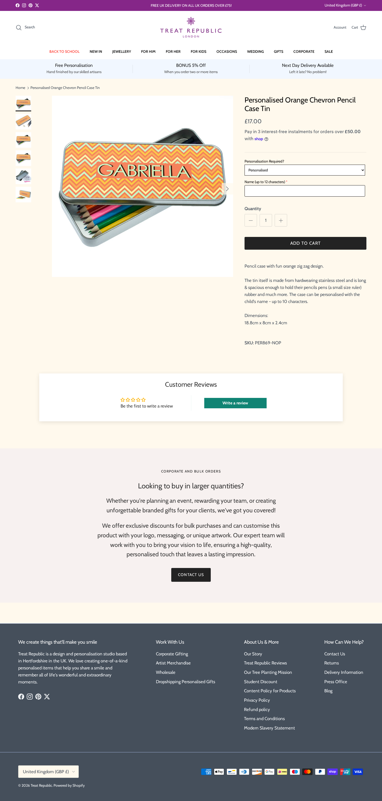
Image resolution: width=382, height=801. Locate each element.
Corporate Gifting (172, 653)
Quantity (253, 208)
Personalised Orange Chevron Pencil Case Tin (65, 87)
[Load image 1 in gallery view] (142, 186)
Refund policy (257, 709)
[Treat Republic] (191, 27)
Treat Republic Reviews (265, 663)
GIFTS (278, 51)
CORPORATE (303, 51)
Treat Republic (41, 785)
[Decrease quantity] (251, 220)
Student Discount (260, 681)
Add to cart (305, 243)
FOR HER (173, 51)
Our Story (253, 653)
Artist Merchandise (173, 663)
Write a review (235, 402)
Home (20, 87)
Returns (331, 663)
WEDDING (255, 51)
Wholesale (165, 672)
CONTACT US (191, 574)
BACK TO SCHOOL (64, 51)
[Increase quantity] (281, 220)
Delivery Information (343, 672)
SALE (329, 51)
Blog (328, 690)
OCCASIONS (226, 51)
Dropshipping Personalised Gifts (185, 681)
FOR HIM (148, 51)
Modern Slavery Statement (269, 728)
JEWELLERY (121, 51)
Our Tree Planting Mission (268, 672)
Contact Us (334, 653)
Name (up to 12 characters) (265, 181)
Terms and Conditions (264, 718)
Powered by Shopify (69, 785)
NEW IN (96, 51)
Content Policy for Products (270, 690)
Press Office (335, 681)
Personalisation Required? (264, 161)
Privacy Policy (257, 700)
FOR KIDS (198, 51)
